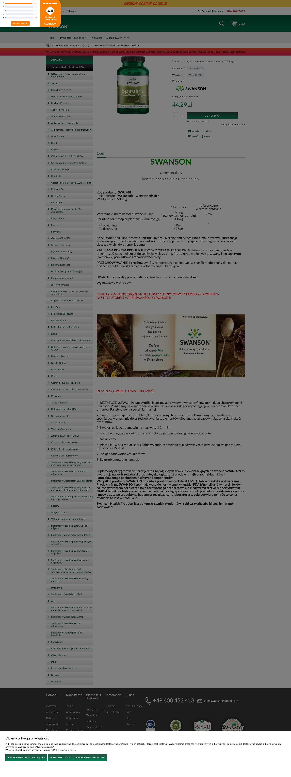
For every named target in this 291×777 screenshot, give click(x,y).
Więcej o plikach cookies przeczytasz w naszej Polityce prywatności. (40, 749)
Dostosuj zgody (60, 757)
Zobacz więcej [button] (20, 23)
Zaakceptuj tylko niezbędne (26, 757)
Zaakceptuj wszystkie (90, 757)
